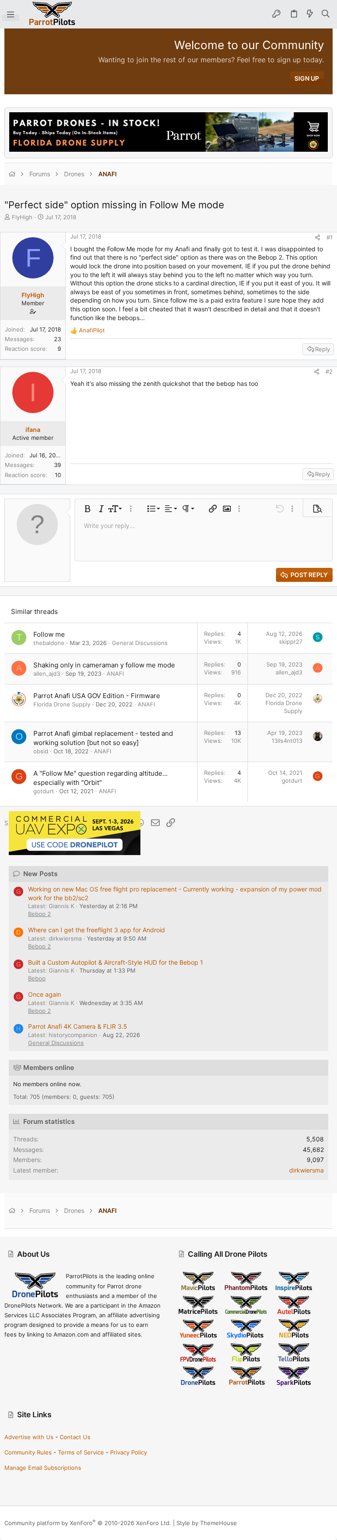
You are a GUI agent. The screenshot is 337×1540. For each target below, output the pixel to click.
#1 (329, 237)
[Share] (317, 237)
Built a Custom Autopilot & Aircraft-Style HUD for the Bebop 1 (115, 962)
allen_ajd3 (46, 673)
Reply (322, 349)
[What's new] (309, 14)
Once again (44, 994)
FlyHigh (22, 217)
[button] (10, 14)
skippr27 (290, 641)
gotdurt (43, 791)
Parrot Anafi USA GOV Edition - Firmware (96, 696)
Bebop (37, 978)
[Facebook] (289, 1523)
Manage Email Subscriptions (42, 1467)
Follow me (49, 634)
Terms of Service (81, 1452)
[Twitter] (329, 1523)
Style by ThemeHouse (206, 1522)
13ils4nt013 (287, 740)
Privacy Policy (128, 1452)
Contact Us (75, 1436)
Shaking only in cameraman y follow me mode (104, 665)
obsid (40, 751)
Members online (48, 1067)
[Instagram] (302, 1523)
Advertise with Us (29, 1436)
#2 (329, 371)
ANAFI (115, 673)
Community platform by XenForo (87, 1522)
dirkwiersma (306, 1170)
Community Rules (28, 1452)
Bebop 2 (39, 913)
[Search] (325, 14)
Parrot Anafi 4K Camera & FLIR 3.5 (77, 1026)
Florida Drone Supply (61, 704)
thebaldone (49, 642)
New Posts (40, 873)
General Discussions (140, 642)
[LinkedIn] (315, 1523)
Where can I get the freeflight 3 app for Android (96, 930)
